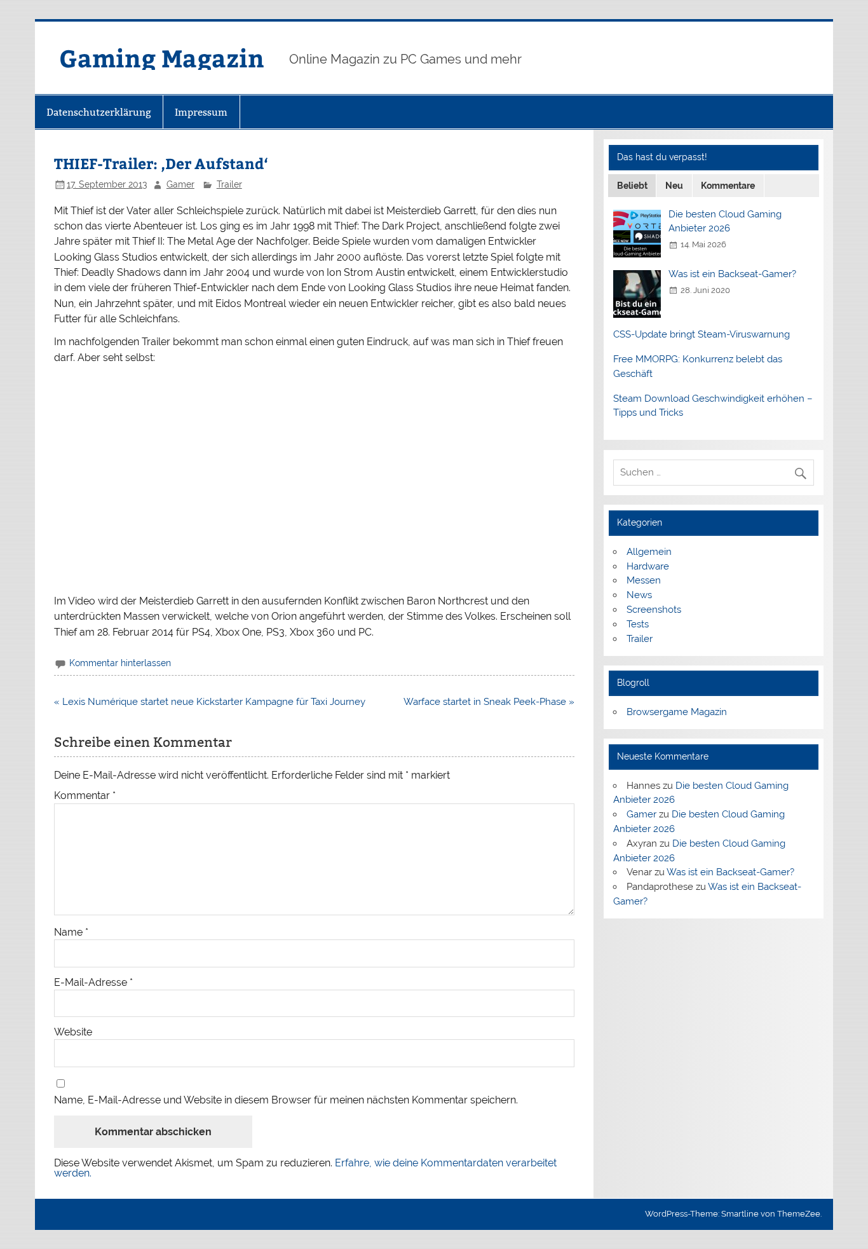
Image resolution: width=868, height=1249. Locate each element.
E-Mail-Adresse (93, 983)
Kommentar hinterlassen (120, 663)
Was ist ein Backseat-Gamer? (732, 274)
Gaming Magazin (161, 57)
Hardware (648, 566)
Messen (644, 580)
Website (73, 1032)
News (639, 595)
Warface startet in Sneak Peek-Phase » (488, 701)
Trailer (229, 184)
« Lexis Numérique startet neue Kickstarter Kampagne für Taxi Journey (209, 701)
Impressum (201, 112)
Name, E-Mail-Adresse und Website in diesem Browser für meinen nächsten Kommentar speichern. (286, 1100)
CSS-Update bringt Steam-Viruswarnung (701, 334)
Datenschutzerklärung (98, 112)
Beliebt (632, 186)
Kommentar (85, 796)
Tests (638, 624)
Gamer (180, 184)
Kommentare (728, 186)
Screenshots (654, 609)
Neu (674, 186)
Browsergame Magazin (677, 712)
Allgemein (649, 551)
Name (71, 932)
